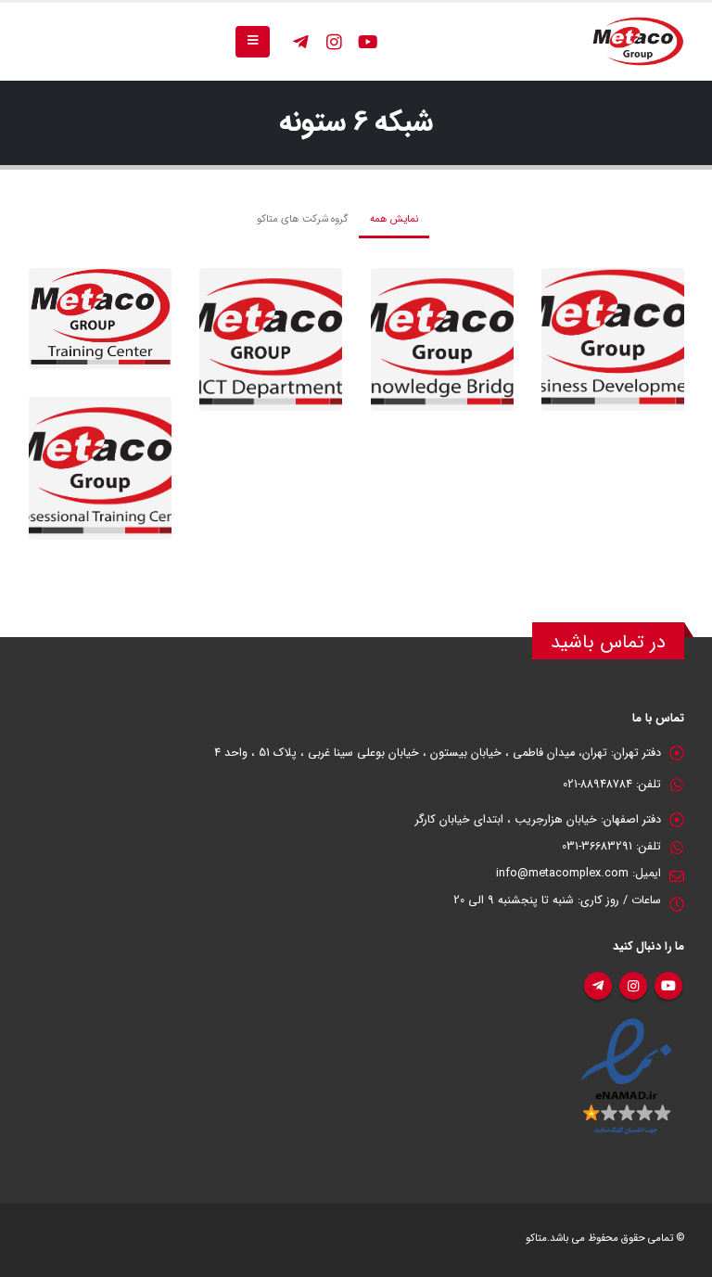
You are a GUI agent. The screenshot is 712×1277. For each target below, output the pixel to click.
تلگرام (598, 986)
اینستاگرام (633, 986)
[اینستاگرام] (334, 42)
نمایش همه (394, 219)
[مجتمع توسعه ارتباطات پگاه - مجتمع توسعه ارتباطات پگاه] (637, 42)
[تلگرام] (300, 42)
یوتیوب (668, 986)
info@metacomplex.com (562, 873)
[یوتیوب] (367, 42)
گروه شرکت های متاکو (302, 219)
